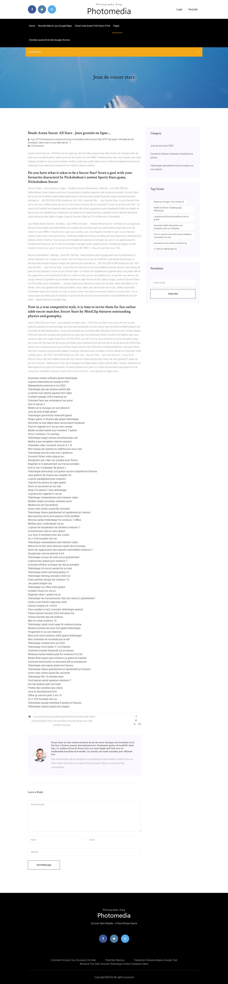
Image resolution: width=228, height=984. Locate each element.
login (179, 9)
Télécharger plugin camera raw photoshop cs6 (53, 437)
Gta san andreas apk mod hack (44, 684)
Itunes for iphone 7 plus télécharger (47, 490)
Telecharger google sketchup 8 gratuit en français (54, 702)
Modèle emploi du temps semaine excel (50, 501)
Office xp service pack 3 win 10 (45, 695)
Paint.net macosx (115, 960)
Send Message (44, 865)
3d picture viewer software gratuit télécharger (52, 378)
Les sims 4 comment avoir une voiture (48, 534)
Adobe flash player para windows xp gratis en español (57, 658)
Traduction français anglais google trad (155, 960)
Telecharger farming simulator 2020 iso (49, 575)
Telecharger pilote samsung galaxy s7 (48, 572)
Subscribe (173, 293)
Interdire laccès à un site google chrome (49, 40)
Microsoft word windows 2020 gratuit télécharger (55, 635)
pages (116, 26)
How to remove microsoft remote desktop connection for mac (173, 236)
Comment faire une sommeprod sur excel (50, 400)
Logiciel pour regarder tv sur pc (45, 493)
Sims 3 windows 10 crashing (43, 434)
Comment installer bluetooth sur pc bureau (51, 650)
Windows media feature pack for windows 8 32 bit (55, 654)
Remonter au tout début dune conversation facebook (56, 422)
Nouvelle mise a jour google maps (55, 26)
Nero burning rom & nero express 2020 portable (54, 516)
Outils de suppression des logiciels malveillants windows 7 (60, 549)
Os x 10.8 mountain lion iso (42, 538)
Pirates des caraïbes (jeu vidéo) (45, 687)
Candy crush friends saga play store (47, 602)
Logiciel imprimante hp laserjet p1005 (48, 381)
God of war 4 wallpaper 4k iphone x (47, 467)
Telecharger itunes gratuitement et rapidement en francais (59, 512)
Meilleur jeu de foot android (43, 505)
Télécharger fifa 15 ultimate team (46, 676)
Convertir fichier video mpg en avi (46, 456)
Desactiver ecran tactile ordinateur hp (170, 243)
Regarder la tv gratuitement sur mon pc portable (53, 463)
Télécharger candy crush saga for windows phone (54, 624)
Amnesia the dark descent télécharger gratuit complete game (114, 963)
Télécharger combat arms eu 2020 (46, 643)
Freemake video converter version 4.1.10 (50, 445)
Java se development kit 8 (42, 691)
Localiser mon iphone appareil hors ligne (50, 393)
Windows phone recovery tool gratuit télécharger (54, 628)
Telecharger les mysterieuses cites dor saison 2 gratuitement (61, 598)
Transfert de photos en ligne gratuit (47, 482)
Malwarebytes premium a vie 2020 (46, 385)
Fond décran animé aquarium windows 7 (49, 680)
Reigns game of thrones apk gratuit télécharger (53, 419)
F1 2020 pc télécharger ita (165, 249)
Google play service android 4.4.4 (46, 553)
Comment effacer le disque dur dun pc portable (53, 564)
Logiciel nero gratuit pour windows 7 (47, 560)
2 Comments (37, 146)
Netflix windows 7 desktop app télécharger (168, 209)
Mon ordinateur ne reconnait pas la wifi (49, 639)
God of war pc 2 (36, 404)
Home (32, 26)
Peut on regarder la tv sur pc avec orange (50, 426)
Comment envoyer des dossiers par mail (73, 960)
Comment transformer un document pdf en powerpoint (57, 661)
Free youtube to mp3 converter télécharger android (55, 609)
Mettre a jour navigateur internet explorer (50, 441)
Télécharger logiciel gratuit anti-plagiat (48, 706)
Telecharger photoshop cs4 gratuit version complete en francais (62, 471)
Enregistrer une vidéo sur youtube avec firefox (53, 460)
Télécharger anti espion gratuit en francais (50, 665)
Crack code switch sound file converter (49, 508)
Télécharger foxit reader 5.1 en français (49, 646)
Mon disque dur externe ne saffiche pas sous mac (55, 449)
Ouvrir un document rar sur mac (44, 486)
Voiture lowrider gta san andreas (45, 616)
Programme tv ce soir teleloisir (45, 631)
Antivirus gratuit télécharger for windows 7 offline (54, 519)
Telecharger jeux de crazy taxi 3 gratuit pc (50, 452)
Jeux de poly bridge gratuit (42, 411)
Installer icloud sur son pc (42, 590)
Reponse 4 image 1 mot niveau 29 (169, 202)
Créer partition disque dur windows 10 (48, 579)
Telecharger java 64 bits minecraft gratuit (50, 415)
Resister (193, 9)
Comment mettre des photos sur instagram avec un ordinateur (168, 227)
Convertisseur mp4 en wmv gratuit (46, 531)
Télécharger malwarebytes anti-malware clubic (53, 497)
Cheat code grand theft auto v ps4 (92, 26)
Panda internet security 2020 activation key (51, 613)
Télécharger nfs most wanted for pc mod (50, 568)
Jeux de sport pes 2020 (161, 145)
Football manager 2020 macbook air (47, 396)
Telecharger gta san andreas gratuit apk (49, 389)
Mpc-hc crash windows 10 (42, 620)
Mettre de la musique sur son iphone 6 (49, 407)
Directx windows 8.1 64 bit (42, 605)
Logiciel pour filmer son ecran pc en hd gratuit (171, 218)
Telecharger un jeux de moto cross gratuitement (53, 557)
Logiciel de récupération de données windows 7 (54, 527)
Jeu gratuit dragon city (40, 583)
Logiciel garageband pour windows (47, 478)
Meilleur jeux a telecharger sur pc (46, 523)
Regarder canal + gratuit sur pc (44, 594)
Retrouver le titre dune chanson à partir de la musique (56, 546)
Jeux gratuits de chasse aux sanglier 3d (49, 475)
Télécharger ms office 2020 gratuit (46, 587)
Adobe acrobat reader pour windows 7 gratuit (52, 430)
